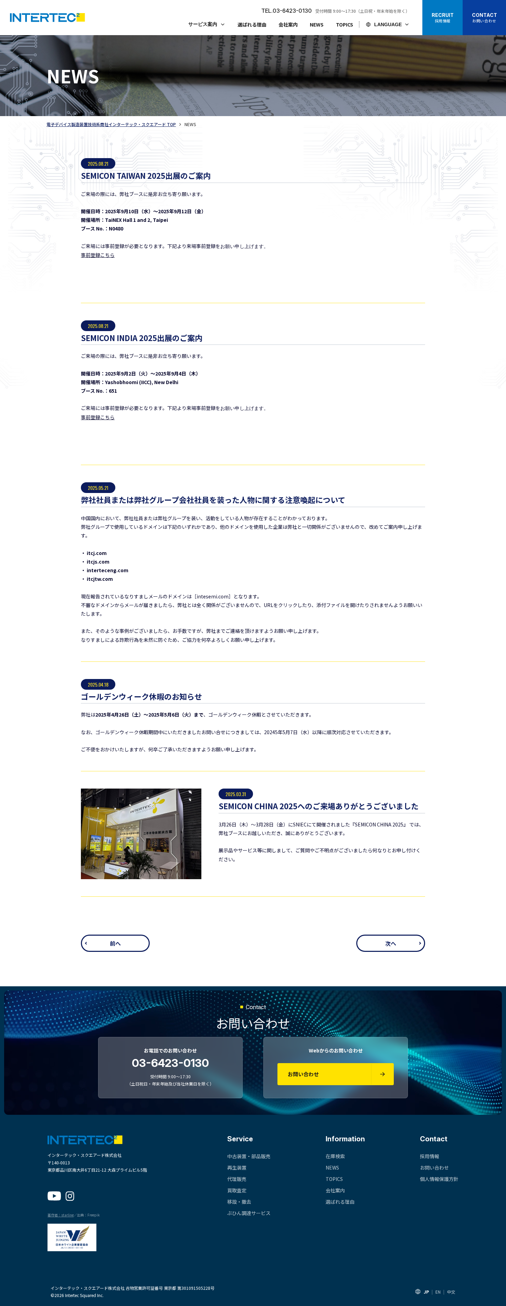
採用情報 (429, 1156)
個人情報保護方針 (439, 1178)
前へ (115, 943)
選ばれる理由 (252, 24)
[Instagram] (70, 1196)
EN (438, 1292)
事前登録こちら (98, 254)
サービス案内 (202, 24)
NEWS (317, 24)
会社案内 (288, 24)
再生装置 (236, 1167)
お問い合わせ (434, 1167)
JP (426, 1292)
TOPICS (344, 24)
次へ (390, 943)
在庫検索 (335, 1156)
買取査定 (236, 1190)
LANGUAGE (388, 24)
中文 (451, 1292)
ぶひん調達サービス (249, 1213)
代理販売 (236, 1178)
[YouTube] (54, 1196)
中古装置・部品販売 (249, 1156)
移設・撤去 (239, 1201)
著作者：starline (61, 1214)
